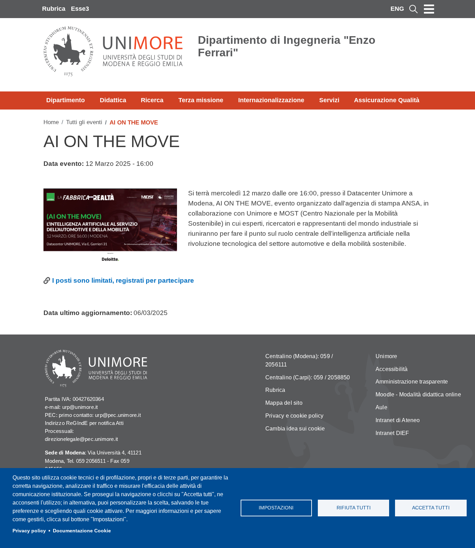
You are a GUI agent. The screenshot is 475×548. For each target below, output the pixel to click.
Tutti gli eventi (84, 122)
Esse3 (80, 8)
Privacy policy (29, 530)
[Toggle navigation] (429, 9)
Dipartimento (65, 100)
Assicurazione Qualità (386, 100)
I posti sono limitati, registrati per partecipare (123, 280)
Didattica (113, 100)
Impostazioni (276, 507)
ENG (397, 8)
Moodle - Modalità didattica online (418, 394)
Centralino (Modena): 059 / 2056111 (299, 360)
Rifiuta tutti (354, 507)
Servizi (329, 100)
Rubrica (53, 8)
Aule (381, 407)
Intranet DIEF (392, 433)
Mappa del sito (284, 403)
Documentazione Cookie (82, 530)
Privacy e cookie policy (294, 416)
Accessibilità (392, 369)
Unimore (386, 356)
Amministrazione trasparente (412, 382)
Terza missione (200, 100)
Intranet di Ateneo (398, 420)
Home (51, 122)
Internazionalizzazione (271, 100)
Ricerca (152, 100)
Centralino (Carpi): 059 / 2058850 (307, 377)
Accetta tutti (431, 507)
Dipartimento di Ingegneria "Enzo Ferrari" (287, 46)
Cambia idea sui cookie (295, 429)
